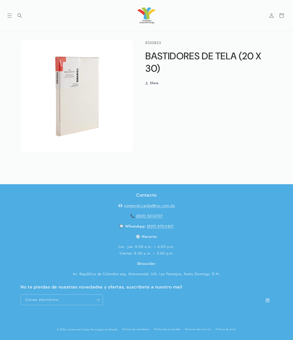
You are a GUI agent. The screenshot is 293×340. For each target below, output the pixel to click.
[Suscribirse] (98, 299)
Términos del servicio (198, 329)
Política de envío (226, 329)
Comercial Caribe (79, 329)
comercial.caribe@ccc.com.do (149, 205)
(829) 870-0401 (160, 226)
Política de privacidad (167, 329)
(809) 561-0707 (149, 216)
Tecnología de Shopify (104, 329)
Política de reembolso (135, 329)
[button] (10, 16)
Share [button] (154, 83)
